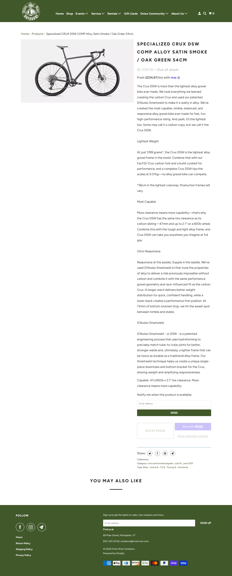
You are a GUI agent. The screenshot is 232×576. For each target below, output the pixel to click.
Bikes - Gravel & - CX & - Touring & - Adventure (165, 467)
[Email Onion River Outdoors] (43, 527)
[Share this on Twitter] (149, 453)
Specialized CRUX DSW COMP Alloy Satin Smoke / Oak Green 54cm (172, 52)
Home (60, 13)
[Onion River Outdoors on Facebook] (21, 527)
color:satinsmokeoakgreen (160, 463)
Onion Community (152, 13)
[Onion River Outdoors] (31, 11)
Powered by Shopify (113, 553)
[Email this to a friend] (172, 453)
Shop (69, 13)
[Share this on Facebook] (157, 453)
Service (96, 13)
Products (37, 33)
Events (80, 13)
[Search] (205, 13)
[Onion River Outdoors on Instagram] (32, 527)
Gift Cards (131, 13)
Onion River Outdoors (123, 548)
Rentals (113, 13)
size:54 (178, 463)
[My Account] (199, 13)
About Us (177, 13)
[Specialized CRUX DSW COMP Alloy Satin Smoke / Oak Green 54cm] (77, 71)
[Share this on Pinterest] (165, 453)
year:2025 (188, 463)
